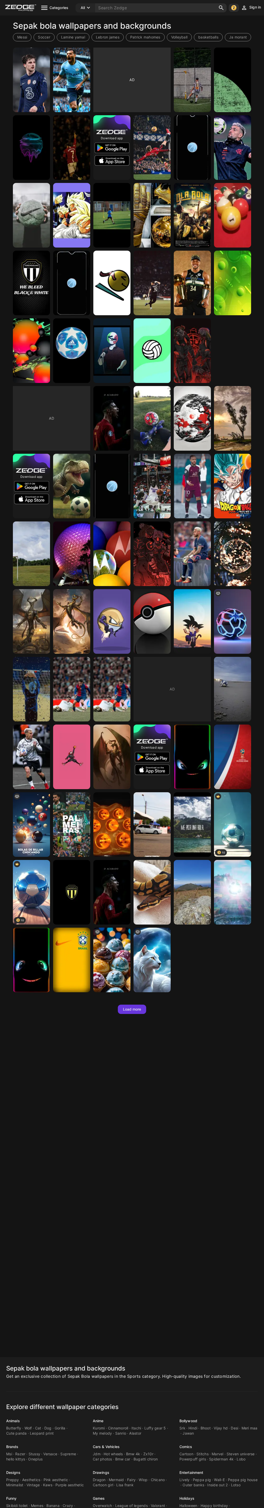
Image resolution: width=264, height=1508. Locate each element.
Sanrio (120, 1433)
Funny (11, 1498)
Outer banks (193, 1485)
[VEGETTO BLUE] (232, 486)
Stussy (34, 1454)
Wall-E (219, 1480)
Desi (234, 1428)
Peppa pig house (243, 1480)
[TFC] (31, 283)
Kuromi (99, 1428)
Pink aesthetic (56, 1480)
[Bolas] (111, 350)
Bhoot (206, 1428)
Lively (184, 1480)
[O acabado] (111, 892)
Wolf (28, 1428)
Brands (12, 1446)
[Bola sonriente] (31, 960)
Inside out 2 (217, 1485)
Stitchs (202, 1454)
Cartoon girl (103, 1485)
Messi (22, 37)
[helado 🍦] (111, 960)
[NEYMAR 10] (192, 553)
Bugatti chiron (146, 1459)
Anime (98, 1421)
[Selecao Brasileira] (71, 960)
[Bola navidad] (232, 553)
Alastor (135, 1433)
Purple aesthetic (69, 1485)
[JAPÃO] (192, 418)
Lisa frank (125, 1485)
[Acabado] (111, 418)
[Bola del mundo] (192, 892)
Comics (185, 1446)
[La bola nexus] (232, 892)
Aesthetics (31, 1480)
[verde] (232, 80)
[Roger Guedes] (31, 757)
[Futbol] (111, 215)
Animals (13, 1421)
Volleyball (179, 37)
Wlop (143, 1480)
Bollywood (188, 1421)
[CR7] (71, 147)
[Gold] (152, 215)
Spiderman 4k (221, 1459)
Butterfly (13, 1428)
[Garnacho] (152, 147)
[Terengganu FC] (71, 892)
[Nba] (192, 283)
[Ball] (71, 350)
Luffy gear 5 (155, 1428)
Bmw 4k (133, 1454)
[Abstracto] (31, 147)
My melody (102, 1433)
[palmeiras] (71, 824)
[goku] (192, 621)
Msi (9, 1454)
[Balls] (152, 553)
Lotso (236, 1485)
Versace (50, 1454)
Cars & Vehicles (106, 1446)
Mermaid (116, 1480)
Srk (182, 1428)
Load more (132, 1009)
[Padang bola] (31, 553)
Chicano (158, 1480)
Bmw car (122, 1459)
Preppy (12, 1480)
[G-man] (71, 757)
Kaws (47, 1485)
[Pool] (232, 215)
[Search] (221, 7)
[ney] (152, 283)
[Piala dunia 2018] (232, 757)
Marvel (218, 1454)
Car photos (102, 1459)
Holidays (186, 1498)
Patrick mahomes (145, 37)
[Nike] (31, 215)
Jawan (188, 1433)
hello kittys (15, 1459)
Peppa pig (202, 1480)
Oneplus (35, 1459)
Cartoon (186, 1454)
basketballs (208, 37)
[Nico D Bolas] (111, 757)
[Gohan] (71, 215)
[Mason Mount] (31, 80)
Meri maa (250, 1428)
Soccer (44, 37)
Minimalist (14, 1485)
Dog (48, 1428)
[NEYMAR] (192, 486)
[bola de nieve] (152, 960)
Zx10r (148, 1454)
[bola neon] (232, 621)
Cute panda (16, 1433)
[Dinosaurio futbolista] (71, 486)
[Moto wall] (111, 553)
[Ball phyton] (152, 892)
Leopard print (42, 1433)
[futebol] (192, 80)
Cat (38, 1428)
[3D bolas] (31, 350)
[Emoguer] (111, 283)
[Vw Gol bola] (152, 824)
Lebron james (107, 37)
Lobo (241, 1459)
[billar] (31, 824)
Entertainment (191, 1472)
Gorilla (60, 1428)
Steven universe (241, 1454)
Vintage (33, 1485)
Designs (13, 1472)
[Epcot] (71, 553)
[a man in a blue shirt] (71, 80)
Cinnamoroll (118, 1428)
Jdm (97, 1454)
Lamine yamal (73, 37)
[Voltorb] (111, 621)
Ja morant (238, 37)
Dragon (99, 1480)
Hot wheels (113, 1454)
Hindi (192, 1428)
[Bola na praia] (232, 689)
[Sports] (31, 689)
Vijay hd (221, 1428)
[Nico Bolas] (71, 621)
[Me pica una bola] (192, 824)
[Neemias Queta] (152, 486)
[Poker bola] (152, 621)
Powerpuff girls (192, 1459)
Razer (20, 1454)
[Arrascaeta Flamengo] (232, 147)
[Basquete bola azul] (192, 147)
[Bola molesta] (192, 757)
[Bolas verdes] (232, 283)
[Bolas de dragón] (111, 824)
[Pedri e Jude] (71, 689)
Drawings (101, 1472)
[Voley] (152, 350)
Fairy (131, 1480)
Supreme (68, 1454)
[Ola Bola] (192, 215)
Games (99, 1498)
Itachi (136, 1428)
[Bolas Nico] (31, 621)
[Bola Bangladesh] (232, 418)
